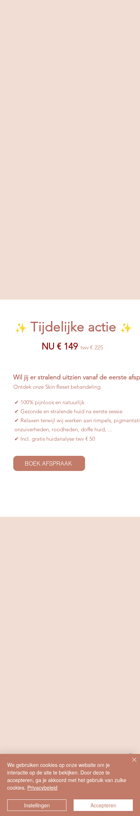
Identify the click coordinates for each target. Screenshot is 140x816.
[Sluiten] (130, 764)
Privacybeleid (42, 787)
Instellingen (37, 805)
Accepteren (103, 805)
